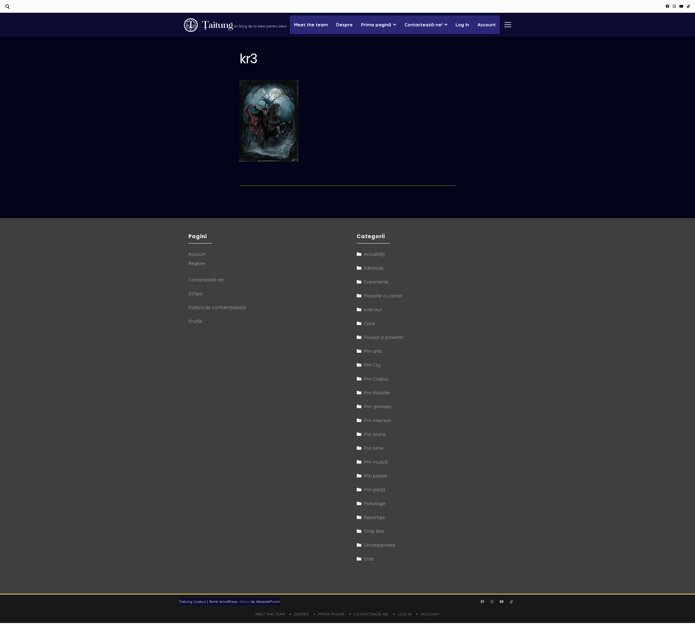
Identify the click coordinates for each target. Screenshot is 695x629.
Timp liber (374, 531)
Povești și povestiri (383, 337)
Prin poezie (375, 476)
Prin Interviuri (377, 420)
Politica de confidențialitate (217, 307)
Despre (344, 24)
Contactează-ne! (424, 24)
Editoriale (374, 268)
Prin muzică (376, 462)
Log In (462, 24)
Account (487, 24)
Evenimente (376, 282)
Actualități (374, 254)
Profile (195, 321)
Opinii (369, 323)
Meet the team (311, 24)
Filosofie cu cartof (383, 295)
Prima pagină (376, 24)
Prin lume (373, 448)
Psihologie (375, 503)
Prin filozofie (377, 392)
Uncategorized (379, 545)
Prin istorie (375, 434)
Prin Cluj (372, 365)
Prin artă (373, 351)
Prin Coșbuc (376, 379)
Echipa (195, 293)
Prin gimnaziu (377, 406)
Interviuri (373, 309)
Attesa (244, 601)
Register (197, 263)
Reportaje (374, 517)
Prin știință (374, 489)
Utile (369, 559)
